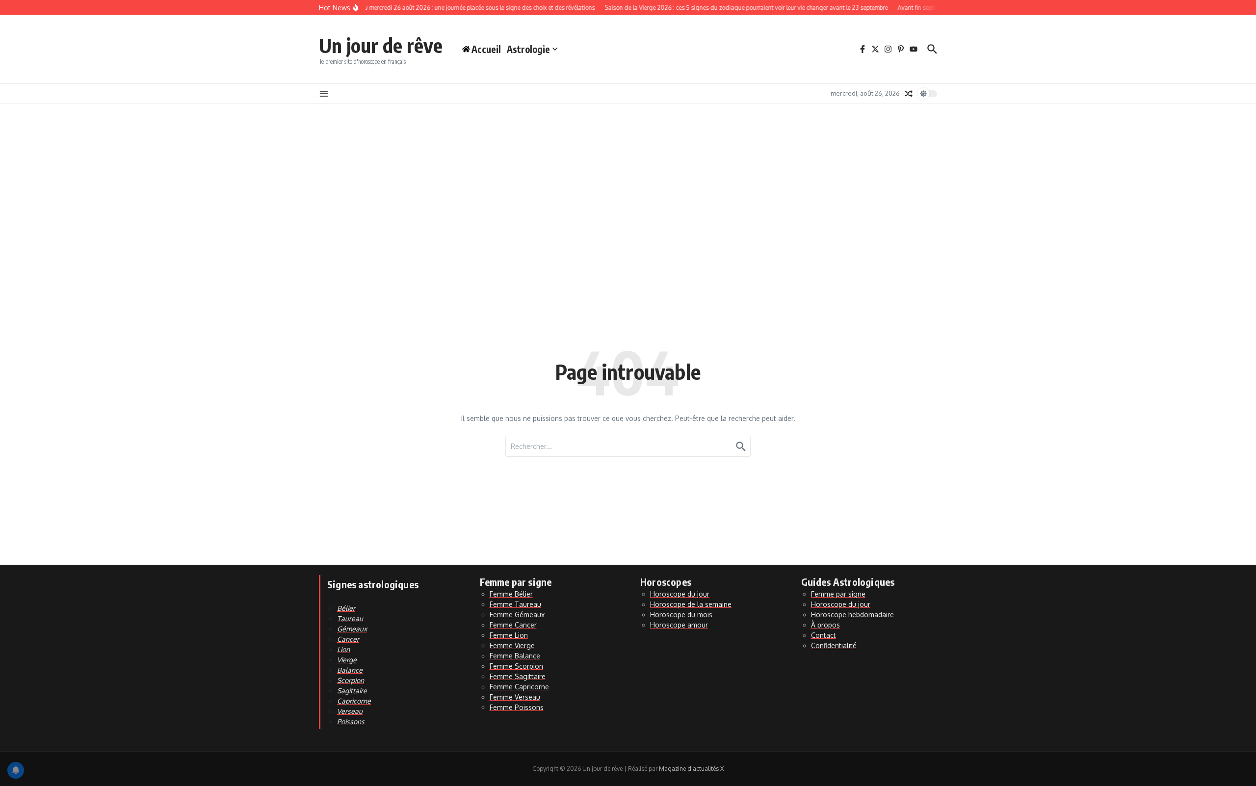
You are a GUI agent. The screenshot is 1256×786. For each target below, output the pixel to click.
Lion (343, 649)
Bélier (346, 608)
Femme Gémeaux (517, 614)
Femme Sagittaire (518, 676)
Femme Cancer (513, 625)
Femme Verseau (515, 697)
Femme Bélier (511, 594)
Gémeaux (352, 629)
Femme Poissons (517, 707)
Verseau (350, 711)
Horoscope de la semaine (691, 604)
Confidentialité (834, 645)
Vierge (347, 659)
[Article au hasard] (909, 94)
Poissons (351, 721)
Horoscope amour (679, 625)
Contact (823, 635)
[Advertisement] (628, 177)
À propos (825, 625)
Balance (350, 670)
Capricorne (354, 701)
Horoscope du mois (681, 614)
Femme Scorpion (516, 666)
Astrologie (528, 49)
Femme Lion (509, 635)
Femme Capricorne (519, 686)
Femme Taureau (515, 604)
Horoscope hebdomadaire (852, 614)
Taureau (350, 618)
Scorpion (350, 680)
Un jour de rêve (381, 45)
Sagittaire (352, 690)
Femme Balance (515, 656)
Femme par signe (838, 594)
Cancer (348, 639)
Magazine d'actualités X (691, 768)
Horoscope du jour (679, 594)
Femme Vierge (512, 645)
